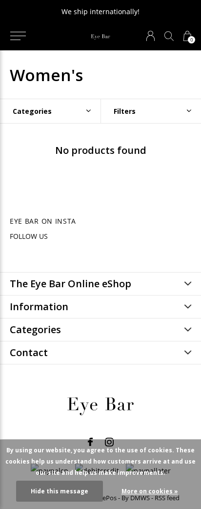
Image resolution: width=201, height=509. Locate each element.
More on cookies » (149, 491)
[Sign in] (150, 35)
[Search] (169, 35)
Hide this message (59, 491)
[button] (18, 36)
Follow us (29, 236)
